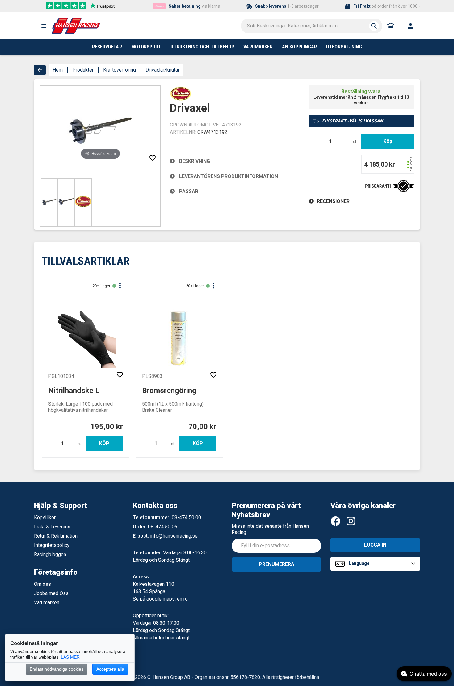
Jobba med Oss (51, 593)
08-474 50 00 (186, 517)
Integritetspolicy (51, 545)
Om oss (42, 584)
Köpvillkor (45, 517)
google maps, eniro (167, 599)
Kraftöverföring (119, 70)
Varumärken (46, 602)
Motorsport (146, 47)
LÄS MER (70, 657)
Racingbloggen (50, 554)
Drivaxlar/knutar (162, 70)
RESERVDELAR (107, 47)
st (354, 141)
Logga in (375, 545)
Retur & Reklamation (56, 536)
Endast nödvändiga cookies (56, 669)
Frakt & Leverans (52, 527)
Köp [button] (387, 141)
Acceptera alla (110, 669)
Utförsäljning (344, 47)
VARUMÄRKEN (258, 47)
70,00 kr (202, 426)
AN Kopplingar (299, 47)
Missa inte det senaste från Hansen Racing (270, 529)
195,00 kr (106, 426)
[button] (43, 26)
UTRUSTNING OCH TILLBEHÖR (202, 47)
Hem (58, 70)
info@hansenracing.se (174, 536)
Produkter (83, 70)
